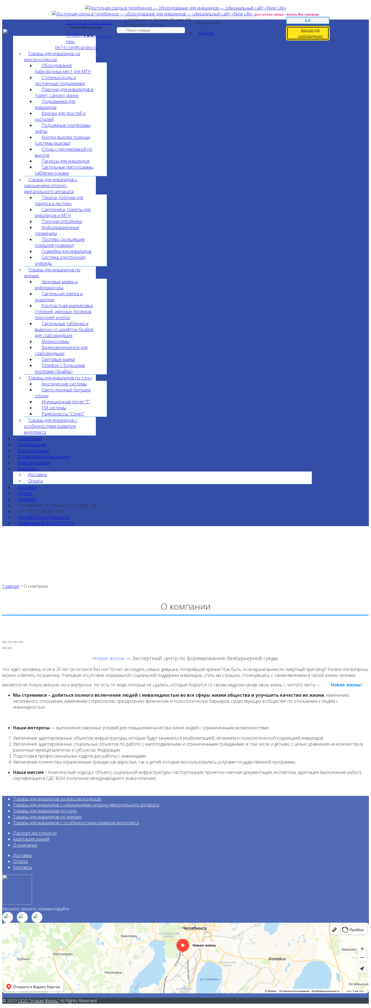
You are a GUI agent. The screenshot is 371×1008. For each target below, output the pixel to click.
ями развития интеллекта (113, 823)
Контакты (26, 469)
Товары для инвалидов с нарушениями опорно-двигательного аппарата (86, 805)
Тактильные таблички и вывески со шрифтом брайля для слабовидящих (64, 329)
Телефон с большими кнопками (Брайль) (60, 368)
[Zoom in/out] (20, 642)
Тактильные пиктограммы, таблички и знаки (64, 170)
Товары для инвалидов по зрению (47, 817)
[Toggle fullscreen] (15, 642)
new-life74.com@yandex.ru (76, 45)
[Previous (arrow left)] (4, 648)
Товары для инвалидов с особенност (50, 823)
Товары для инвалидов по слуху (45, 811)
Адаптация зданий (31, 839)
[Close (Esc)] (4, 642)
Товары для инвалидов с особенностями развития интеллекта (50, 426)
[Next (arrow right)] (10, 648)
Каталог (207, 33)
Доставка (37, 475)
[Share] (10, 642)
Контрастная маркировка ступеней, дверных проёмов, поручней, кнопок (64, 312)
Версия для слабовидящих (310, 33)
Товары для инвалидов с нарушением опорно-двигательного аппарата (50, 185)
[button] (206, 23)
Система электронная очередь (60, 260)
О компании (25, 845)
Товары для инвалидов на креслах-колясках (57, 799)
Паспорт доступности (34, 833)
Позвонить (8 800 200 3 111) (46, 523)
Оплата (20, 861)
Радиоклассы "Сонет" (63, 414)
